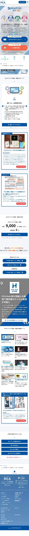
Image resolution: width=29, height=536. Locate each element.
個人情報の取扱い (4, 508)
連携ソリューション (6, 502)
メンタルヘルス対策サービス (6, 521)
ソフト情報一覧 (5, 500)
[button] (10, 127)
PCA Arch (3, 514)
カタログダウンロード (15, 39)
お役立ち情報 (5, 504)
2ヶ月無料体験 (15, 48)
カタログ (23, 2)
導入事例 (4, 496)
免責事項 (3, 511)
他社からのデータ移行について (13, 265)
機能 (14, 59)
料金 (24, 59)
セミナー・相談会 (5, 498)
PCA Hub (3, 517)
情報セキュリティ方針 (5, 510)
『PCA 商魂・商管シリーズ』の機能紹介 (13, 260)
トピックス (4, 494)
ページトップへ (14, 473)
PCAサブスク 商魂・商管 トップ (5, 60)
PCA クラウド (17, 514)
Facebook (8, 485)
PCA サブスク (3, 519)
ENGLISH (16, 508)
